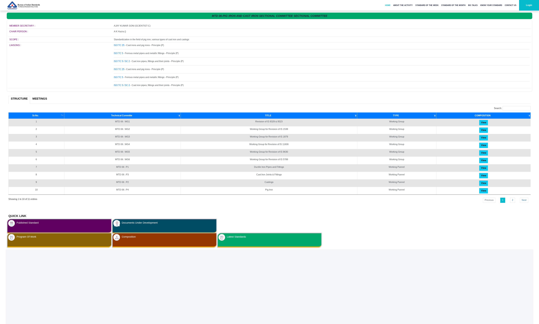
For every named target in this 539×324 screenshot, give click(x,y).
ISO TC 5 (118, 53)
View (483, 122)
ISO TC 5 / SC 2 (122, 61)
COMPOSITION (483, 115)
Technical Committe (121, 115)
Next (524, 200)
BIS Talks (473, 5)
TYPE (396, 115)
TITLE (268, 115)
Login (529, 5)
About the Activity (403, 5)
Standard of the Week (426, 5)
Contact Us (510, 5)
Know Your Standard (491, 5)
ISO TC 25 (119, 45)
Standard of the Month (453, 5)
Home (387, 5)
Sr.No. (35, 115)
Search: (498, 108)
